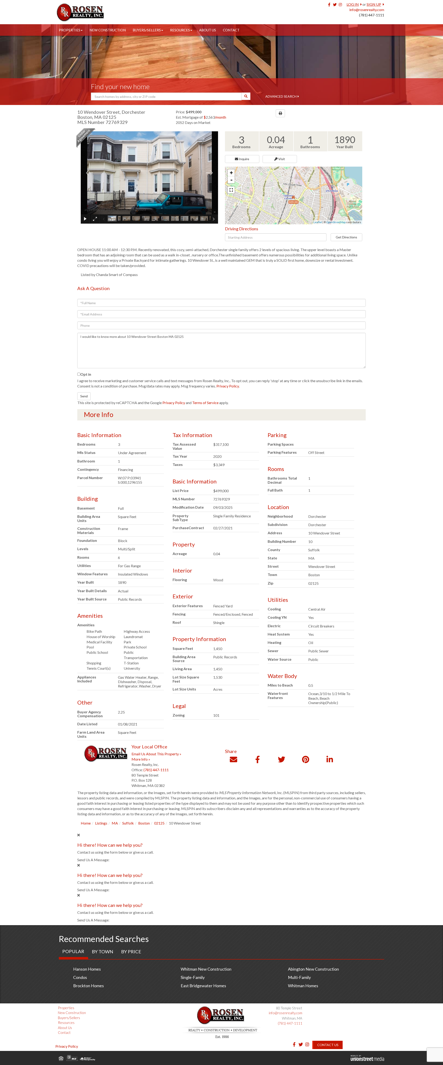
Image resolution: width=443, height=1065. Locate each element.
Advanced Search (280, 96)
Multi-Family (299, 977)
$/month (215, 117)
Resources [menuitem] (180, 30)
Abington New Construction (313, 969)
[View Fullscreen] (231, 189)
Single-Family (193, 977)
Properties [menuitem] (69, 30)
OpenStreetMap (336, 222)
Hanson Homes (87, 969)
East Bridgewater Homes (203, 986)
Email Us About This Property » (156, 754)
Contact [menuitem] (231, 30)
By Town (102, 951)
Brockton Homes (88, 986)
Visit (281, 159)
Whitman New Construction (206, 969)
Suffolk (128, 823)
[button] (246, 96)
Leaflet (318, 222)
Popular (73, 951)
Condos (80, 977)
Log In (353, 4)
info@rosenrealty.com (366, 9)
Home (86, 823)
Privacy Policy (227, 386)
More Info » (141, 759)
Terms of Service (205, 402)
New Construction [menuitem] (108, 30)
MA (115, 823)
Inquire (243, 159)
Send (84, 396)
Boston (144, 823)
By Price (131, 951)
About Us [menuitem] (207, 30)
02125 (159, 823)
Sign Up (374, 4)
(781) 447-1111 (371, 15)
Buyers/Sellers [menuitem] (147, 30)
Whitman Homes (303, 986)
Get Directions (346, 237)
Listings (101, 823)
